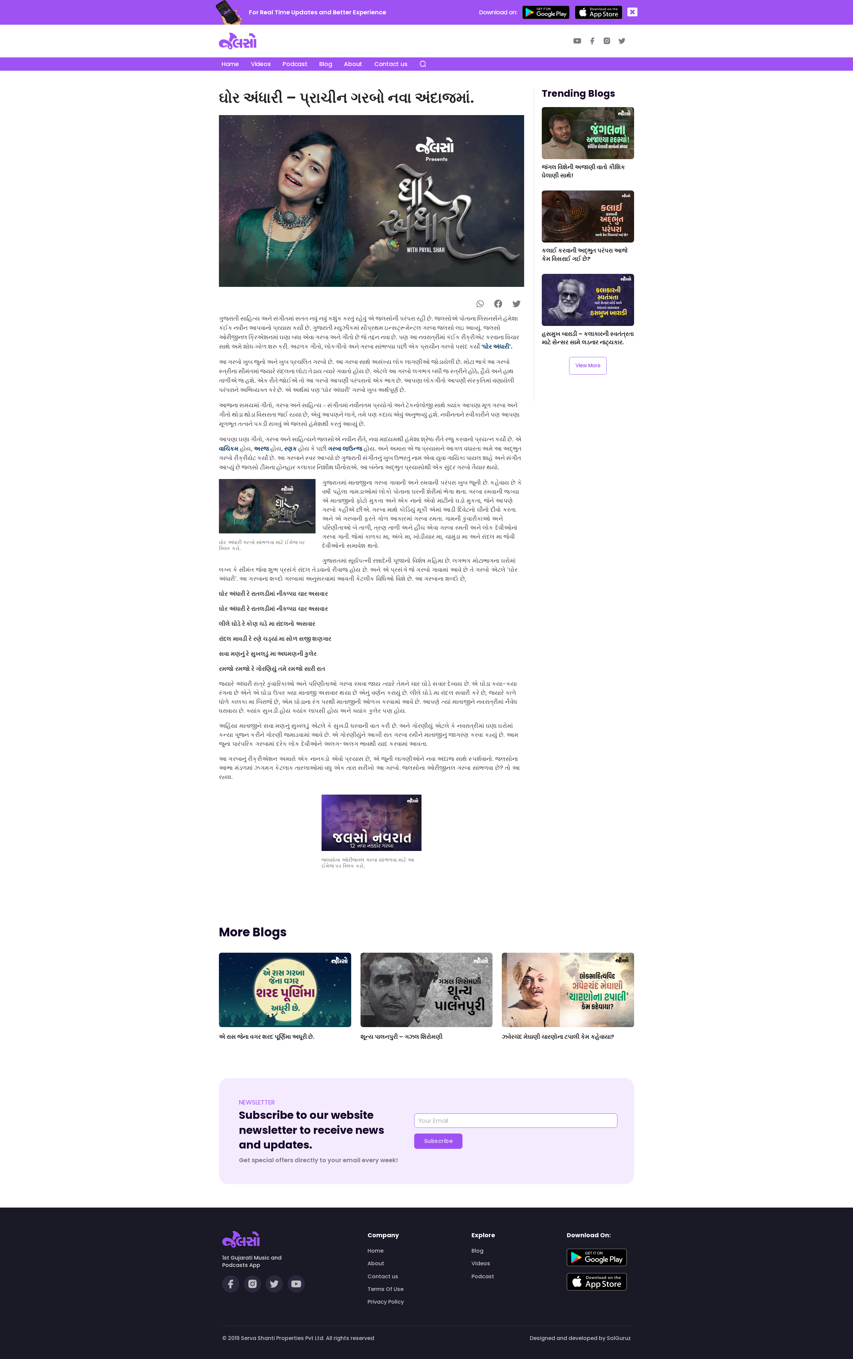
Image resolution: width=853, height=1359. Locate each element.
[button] (632, 12)
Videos (261, 64)
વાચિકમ (229, 449)
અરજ (261, 449)
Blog (325, 64)
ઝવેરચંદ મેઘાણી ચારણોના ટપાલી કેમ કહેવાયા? (558, 1036)
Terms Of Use (386, 1289)
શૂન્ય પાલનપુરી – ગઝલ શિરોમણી (401, 1036)
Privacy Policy (386, 1302)
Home (230, 64)
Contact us (390, 64)
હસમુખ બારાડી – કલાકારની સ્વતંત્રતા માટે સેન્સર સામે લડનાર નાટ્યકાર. (588, 338)
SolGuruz (619, 1338)
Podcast (295, 64)
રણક (290, 449)
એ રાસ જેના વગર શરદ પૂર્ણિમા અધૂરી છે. (266, 1036)
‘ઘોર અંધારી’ (496, 347)
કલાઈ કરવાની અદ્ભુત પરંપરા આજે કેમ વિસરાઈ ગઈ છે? (584, 254)
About (353, 64)
